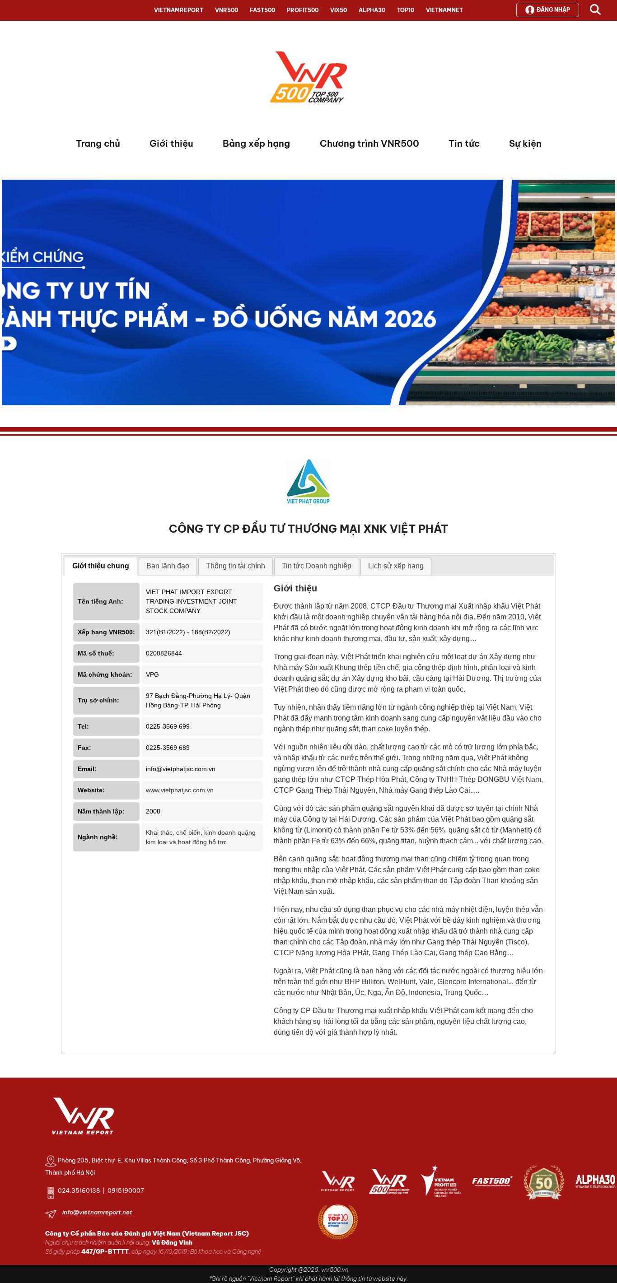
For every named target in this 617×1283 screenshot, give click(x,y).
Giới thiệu (171, 143)
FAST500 (262, 10)
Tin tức (464, 143)
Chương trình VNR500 (369, 143)
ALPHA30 (372, 10)
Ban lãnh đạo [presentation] (167, 566)
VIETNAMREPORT (178, 10)
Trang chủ (98, 143)
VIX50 (338, 10)
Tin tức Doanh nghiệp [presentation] (316, 566)
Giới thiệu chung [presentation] (100, 566)
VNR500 (226, 10)
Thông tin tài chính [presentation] (235, 566)
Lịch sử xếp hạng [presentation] (396, 566)
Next (8, 294)
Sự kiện (525, 143)
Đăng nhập (553, 9)
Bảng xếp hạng (256, 143)
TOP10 (405, 10)
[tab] (101, 567)
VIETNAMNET (444, 10)
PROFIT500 (302, 10)
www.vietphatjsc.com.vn (180, 790)
